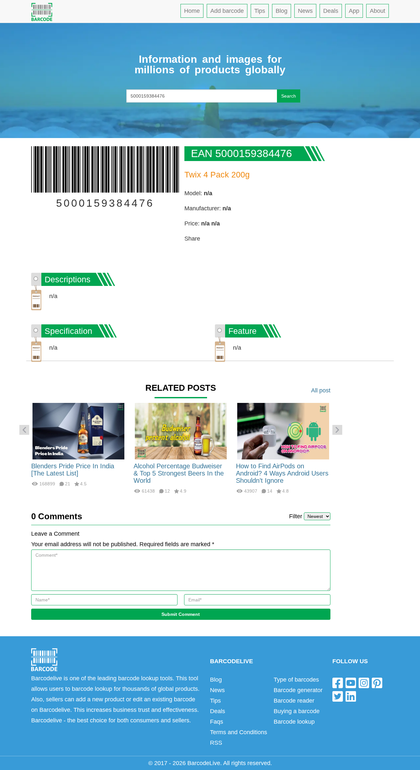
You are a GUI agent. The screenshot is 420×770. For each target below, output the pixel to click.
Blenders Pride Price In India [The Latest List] (72, 469)
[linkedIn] (351, 696)
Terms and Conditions (238, 732)
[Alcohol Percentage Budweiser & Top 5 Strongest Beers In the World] (181, 431)
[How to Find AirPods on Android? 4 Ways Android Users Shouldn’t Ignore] (283, 431)
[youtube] (351, 682)
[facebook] (337, 682)
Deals (330, 11)
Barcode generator (298, 690)
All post (320, 390)
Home (192, 11)
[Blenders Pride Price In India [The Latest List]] (78, 431)
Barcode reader (294, 700)
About (377, 11)
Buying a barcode (297, 711)
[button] (24, 430)
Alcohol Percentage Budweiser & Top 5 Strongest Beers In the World (179, 473)
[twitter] (337, 696)
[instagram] (364, 682)
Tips (259, 11)
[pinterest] (377, 682)
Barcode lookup (294, 721)
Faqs (216, 721)
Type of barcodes (296, 679)
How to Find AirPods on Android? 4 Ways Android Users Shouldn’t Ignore (282, 473)
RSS (216, 742)
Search (288, 96)
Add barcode (227, 11)
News (305, 11)
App (354, 11)
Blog (281, 11)
